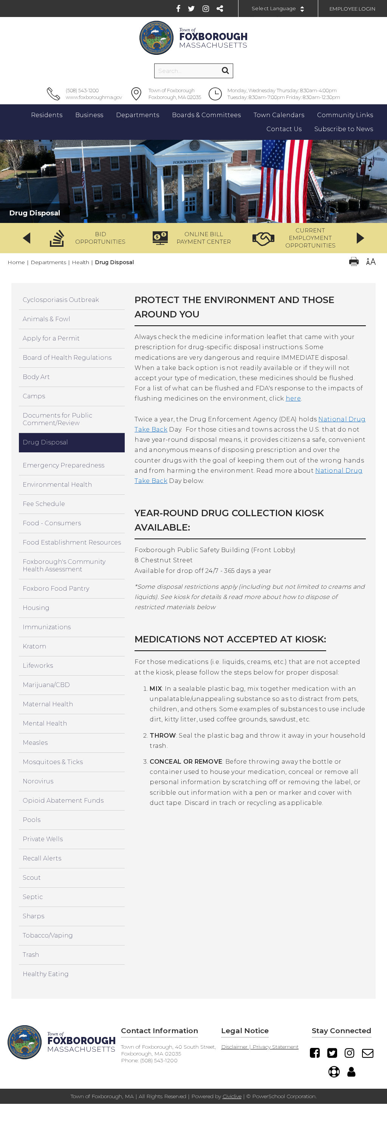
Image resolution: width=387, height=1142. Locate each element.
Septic (33, 897)
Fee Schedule (44, 504)
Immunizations (47, 627)
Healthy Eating (46, 974)
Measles (35, 742)
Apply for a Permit (51, 338)
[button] (90, 238)
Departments (48, 262)
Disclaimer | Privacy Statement (260, 1046)
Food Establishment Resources (72, 542)
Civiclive (232, 1096)
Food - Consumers (52, 523)
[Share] (220, 8)
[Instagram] (206, 8)
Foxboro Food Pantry (56, 588)
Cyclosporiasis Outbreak (61, 299)
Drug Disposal (45, 442)
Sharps (33, 916)
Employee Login (353, 9)
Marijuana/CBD (46, 685)
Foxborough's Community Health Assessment (64, 565)
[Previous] (26, 238)
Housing (36, 607)
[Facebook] (178, 8)
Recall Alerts (42, 858)
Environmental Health (57, 484)
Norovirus (38, 781)
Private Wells (43, 839)
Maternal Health (48, 704)
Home (16, 262)
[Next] (360, 238)
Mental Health (45, 723)
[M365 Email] (367, 1052)
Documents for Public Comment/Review (57, 419)
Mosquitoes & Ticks (53, 762)
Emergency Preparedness (63, 465)
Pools (31, 819)
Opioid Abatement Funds (63, 800)
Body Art (36, 377)
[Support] (334, 1071)
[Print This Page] (353, 262)
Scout (32, 877)
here (293, 398)
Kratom (34, 646)
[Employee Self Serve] (351, 1071)
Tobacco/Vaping (48, 935)
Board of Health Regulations (67, 357)
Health (80, 262)
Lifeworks (38, 665)
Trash (31, 954)
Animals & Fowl (46, 319)
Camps (34, 396)
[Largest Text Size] (370, 262)
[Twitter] (191, 8)
